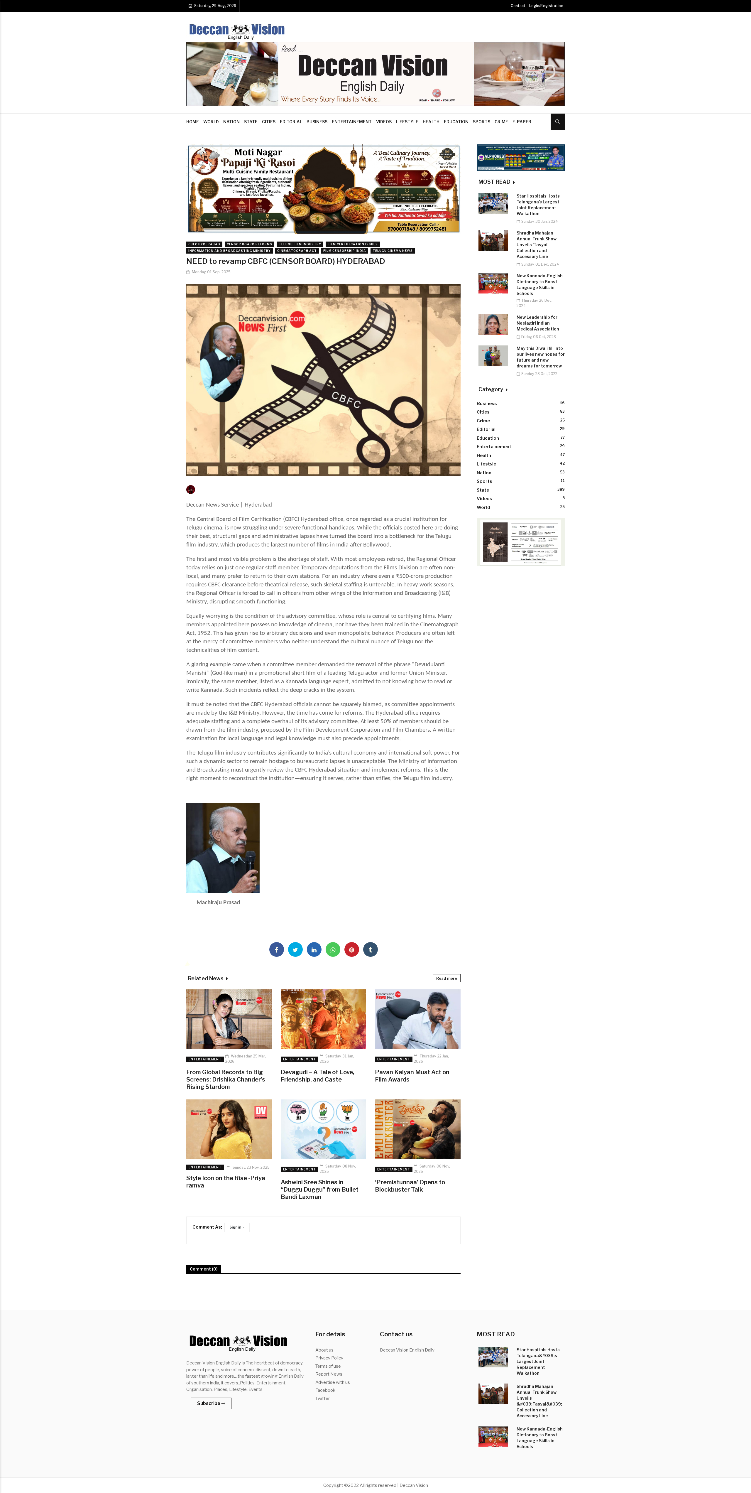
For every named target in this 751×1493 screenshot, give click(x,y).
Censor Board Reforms (249, 244)
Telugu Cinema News (393, 250)
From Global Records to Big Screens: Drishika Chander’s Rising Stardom (225, 1079)
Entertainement (352, 121)
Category (491, 389)
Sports (481, 121)
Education (456, 121)
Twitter (322, 1398)
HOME (192, 121)
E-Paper (521, 121)
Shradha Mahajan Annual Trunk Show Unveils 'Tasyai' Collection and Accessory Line (537, 244)
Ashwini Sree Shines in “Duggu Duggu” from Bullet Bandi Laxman (319, 1189)
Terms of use (328, 1366)
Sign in (235, 1227)
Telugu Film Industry (300, 244)
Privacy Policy (329, 1358)
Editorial (291, 121)
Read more (446, 978)
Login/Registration (546, 6)
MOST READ (495, 182)
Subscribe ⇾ (211, 1403)
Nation (231, 121)
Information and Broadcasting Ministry (229, 250)
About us (324, 1350)
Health (431, 121)
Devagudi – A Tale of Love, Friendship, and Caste (317, 1076)
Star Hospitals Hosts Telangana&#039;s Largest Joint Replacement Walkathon (538, 1361)
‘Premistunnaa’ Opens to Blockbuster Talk (410, 1186)
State (251, 121)
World (211, 121)
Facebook (325, 1390)
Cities (268, 121)
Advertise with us (332, 1382)
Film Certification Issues (353, 244)
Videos (384, 121)
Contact (518, 6)
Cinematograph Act (297, 250)
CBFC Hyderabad (204, 244)
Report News (328, 1374)
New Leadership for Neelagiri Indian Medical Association (538, 323)
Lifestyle (407, 121)
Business (317, 121)
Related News (206, 978)
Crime (501, 121)
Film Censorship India (344, 250)
